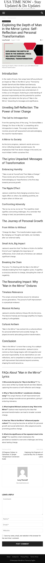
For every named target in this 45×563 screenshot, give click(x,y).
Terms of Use (34, 557)
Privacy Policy (24, 557)
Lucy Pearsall (6, 40)
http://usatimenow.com (22, 483)
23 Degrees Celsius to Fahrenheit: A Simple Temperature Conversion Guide (10, 455)
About (8, 557)
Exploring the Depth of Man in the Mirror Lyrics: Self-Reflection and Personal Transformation (22, 30)
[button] (3, 13)
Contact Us (15, 557)
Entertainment (12, 18)
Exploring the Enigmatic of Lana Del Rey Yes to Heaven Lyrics (33, 454)
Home (4, 18)
